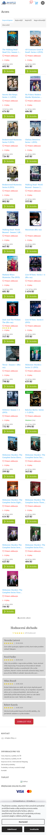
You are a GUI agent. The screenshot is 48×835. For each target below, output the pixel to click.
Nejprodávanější (39, 20)
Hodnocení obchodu (24, 628)
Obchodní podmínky (8, 764)
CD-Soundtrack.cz (19, 801)
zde (29, 816)
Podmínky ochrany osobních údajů (13, 767)
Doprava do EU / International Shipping (14, 762)
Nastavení (23, 822)
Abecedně (6, 25)
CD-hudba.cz (30, 801)
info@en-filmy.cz (10, 738)
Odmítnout (12, 829)
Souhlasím (34, 829)
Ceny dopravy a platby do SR (11, 759)
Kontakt (4, 770)
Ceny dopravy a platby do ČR (11, 756)
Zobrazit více (24, 721)
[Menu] (42, 3)
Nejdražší (28, 20)
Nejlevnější (19, 20)
